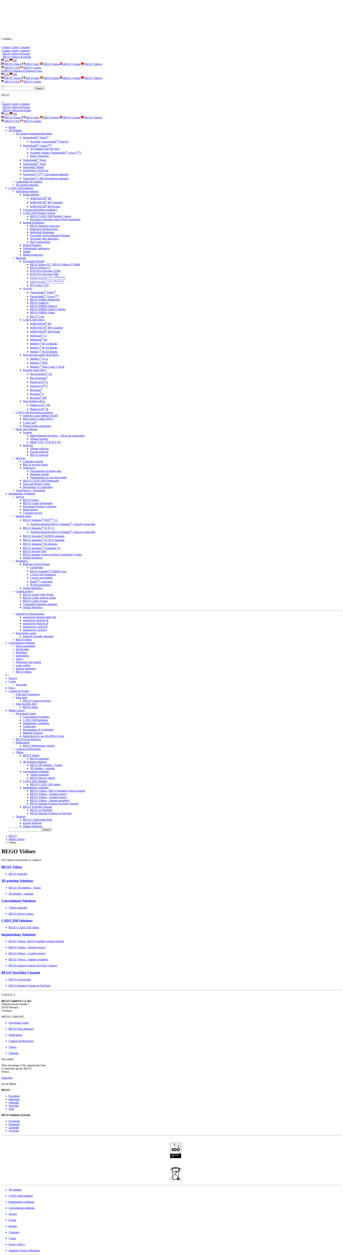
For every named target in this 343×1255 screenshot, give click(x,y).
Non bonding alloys (34, 401)
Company (24, 47)
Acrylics (27, 288)
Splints (27, 251)
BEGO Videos (31, 755)
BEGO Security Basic (35, 464)
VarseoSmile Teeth (34, 163)
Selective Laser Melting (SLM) (40, 415)
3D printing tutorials (27, 184)
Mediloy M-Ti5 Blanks (44, 351)
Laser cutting (23, 665)
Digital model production (37, 426)
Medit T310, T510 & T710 (45, 442)
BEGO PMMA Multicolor (45, 299)
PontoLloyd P (39, 385)
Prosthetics (22, 560)
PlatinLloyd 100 (40, 405)
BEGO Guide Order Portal (38, 594)
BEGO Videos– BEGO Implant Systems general (57, 790)
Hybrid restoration (40, 584)
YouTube (14, 1105)
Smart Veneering (39, 155)
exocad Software (32, 822)
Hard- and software (27, 429)
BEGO (13, 836)
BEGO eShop (31, 499)
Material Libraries (33, 732)
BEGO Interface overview (45, 225)
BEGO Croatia (72, 64)
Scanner (27, 432)
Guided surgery (24, 591)
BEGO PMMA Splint (42, 312)
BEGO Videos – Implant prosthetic (50, 800)
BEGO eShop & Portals (15, 53)
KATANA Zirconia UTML (45, 270)
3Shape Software (32, 826)
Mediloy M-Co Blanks (43, 343)
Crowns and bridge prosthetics (40, 209)
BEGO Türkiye (93, 64)
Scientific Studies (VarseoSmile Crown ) (55, 152)
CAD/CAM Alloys (33, 319)
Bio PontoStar (39, 378)
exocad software (39, 451)
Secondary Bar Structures (44, 238)
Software (28, 445)
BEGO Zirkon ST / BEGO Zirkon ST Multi (55, 264)
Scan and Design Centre (36, 483)
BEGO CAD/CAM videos (45, 784)
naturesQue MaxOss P (35, 623)
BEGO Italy (32, 64)
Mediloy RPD (39, 362)
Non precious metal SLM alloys (41, 354)
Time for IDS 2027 (26, 703)
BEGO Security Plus (34, 551)
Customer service (32, 512)
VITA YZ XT (47, 281)
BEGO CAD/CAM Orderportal (41, 480)
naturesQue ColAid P (35, 629)
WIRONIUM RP (40, 198)
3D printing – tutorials (42, 768)
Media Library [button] (17, 710)
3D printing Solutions (17, 881)
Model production (33, 254)
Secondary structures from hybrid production (55, 219)
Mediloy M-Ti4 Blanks (44, 347)
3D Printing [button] (15, 130)
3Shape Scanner (39, 438)
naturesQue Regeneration (30, 613)
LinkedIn (14, 1102)
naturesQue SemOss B (35, 620)
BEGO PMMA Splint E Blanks (48, 309)
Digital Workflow (33, 557)
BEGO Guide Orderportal (37, 503)
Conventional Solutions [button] (22, 642)
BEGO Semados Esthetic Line (48, 571)
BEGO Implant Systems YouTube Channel (54, 803)
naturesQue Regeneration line (39, 617)
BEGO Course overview (37, 700)
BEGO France (13, 64)
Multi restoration (41, 581)
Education (21, 697)
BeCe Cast (37, 316)
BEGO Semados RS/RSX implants (43, 536)
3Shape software (39, 448)
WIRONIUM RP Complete (46, 202)
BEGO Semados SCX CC (39, 528)
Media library (30, 509)
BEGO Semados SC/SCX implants (43, 540)
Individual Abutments (42, 232)
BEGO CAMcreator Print (37, 819)
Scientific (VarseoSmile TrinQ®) (49, 141)
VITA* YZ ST (47, 278)
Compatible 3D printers (29, 181)
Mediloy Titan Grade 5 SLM (47, 366)
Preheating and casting (28, 662)
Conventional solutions (36, 771)
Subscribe (7, 1077)
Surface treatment (25, 668)
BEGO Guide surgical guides (39, 597)
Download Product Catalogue (39, 506)
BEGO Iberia (51, 64)
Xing (11, 1108)
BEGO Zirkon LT (40, 267)
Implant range (23, 516)
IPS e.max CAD (39, 285)
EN (7, 60)
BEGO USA (12, 67)
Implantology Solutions (36, 723)
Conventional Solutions (36, 716)
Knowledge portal (26, 633)
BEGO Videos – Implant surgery (48, 794)
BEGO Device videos (42, 777)
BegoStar (36, 390)
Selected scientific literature (38, 636)
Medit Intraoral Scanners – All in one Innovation (57, 435)
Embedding (22, 655)
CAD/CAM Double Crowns (39, 212)
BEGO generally (39, 758)
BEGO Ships (30, 707)
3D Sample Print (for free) (44, 148)
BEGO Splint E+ (39, 302)
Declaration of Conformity (38, 487)
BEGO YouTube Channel (37, 806)
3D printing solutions (35, 761)
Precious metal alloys (35, 370)
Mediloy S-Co (39, 358)
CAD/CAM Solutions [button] (21, 188)
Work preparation (25, 646)
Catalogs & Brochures (28, 748)
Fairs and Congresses (28, 694)
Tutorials (21, 816)
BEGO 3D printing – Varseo (46, 765)
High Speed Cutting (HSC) (38, 418)
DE (15, 60)
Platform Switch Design (36, 564)
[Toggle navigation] (2, 85)
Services (20, 458)
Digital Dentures (32, 245)
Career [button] (12, 681)
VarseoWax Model (33, 167)
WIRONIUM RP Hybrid (45, 206)
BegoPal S (37, 394)
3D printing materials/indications (34, 133)
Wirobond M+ (39, 339)
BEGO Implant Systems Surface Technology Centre (52, 554)
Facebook (14, 1096)
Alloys (19, 658)
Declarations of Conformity (38, 729)
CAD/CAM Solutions (35, 720)
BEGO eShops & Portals (16, 56)
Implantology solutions (36, 787)
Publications (22, 742)
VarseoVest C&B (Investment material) (45, 178)
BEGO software (39, 454)
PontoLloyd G (39, 382)
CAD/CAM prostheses (43, 574)
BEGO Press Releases (28, 739)
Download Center (26, 713)
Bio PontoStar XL (41, 373)
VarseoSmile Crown (37, 145)
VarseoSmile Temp (34, 160)
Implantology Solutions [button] (22, 493)
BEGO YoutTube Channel (20, 972)
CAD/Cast (30, 422)
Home (12, 127)
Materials (21, 258)
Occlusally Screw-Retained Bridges (50, 235)
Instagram (14, 1099)
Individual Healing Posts (44, 229)
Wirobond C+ (38, 335)
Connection (36, 567)
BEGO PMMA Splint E (43, 306)
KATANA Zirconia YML (44, 274)
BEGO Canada (32, 67)
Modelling (21, 652)
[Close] (2, 101)
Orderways (29, 467)
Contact (6, 47)
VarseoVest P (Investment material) (46, 174)
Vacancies (21, 684)
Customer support (33, 461)
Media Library (17, 839)
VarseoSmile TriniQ (36, 137)
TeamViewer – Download (30, 490)
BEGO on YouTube (41, 810)
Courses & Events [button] (19, 691)
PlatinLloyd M (39, 409)
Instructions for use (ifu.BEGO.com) (43, 736)
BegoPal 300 (38, 397)
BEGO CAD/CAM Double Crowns (50, 216)
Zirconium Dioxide (33, 261)
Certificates (29, 726)
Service (20, 496)
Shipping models (39, 474)
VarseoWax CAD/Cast (35, 170)
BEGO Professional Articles (39, 745)
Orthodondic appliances (36, 248)
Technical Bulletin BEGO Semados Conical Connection (62, 524)
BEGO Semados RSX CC (40, 520)
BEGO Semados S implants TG (42, 548)
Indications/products (27, 191)
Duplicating (22, 649)
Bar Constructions (40, 241)
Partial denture (31, 194)
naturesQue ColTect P (35, 626)
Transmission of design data (45, 471)
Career (15, 47)
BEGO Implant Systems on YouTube (51, 813)
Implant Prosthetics (33, 222)
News (12, 687)
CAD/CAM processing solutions (34, 412)
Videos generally (39, 774)
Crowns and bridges (41, 577)
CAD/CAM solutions (35, 781)
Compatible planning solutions (40, 604)
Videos (20, 752)
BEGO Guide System (35, 600)
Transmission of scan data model (48, 477)
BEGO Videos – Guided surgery (48, 797)
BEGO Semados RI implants (40, 543)
